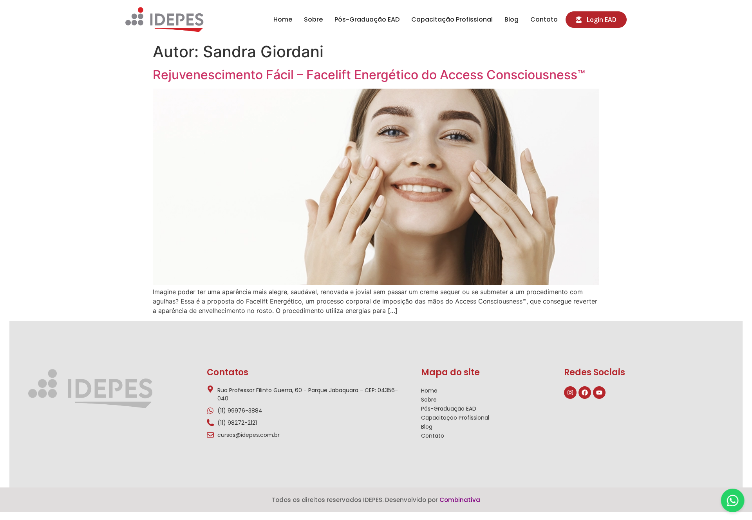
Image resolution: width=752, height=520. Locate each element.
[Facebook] (584, 392)
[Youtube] (599, 392)
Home (282, 19)
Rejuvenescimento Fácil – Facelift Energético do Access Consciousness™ (369, 74)
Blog (511, 19)
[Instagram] (570, 392)
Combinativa (459, 500)
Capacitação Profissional (452, 19)
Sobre (313, 19)
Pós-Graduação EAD (367, 19)
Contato (544, 19)
